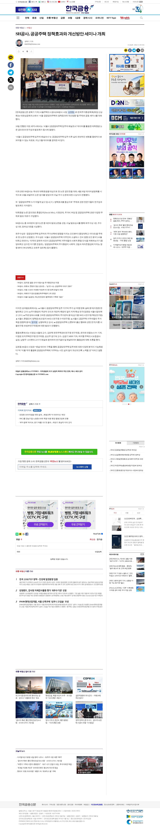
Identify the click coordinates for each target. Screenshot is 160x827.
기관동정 (136, 443)
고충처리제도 (120, 804)
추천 (115, 513)
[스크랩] (31, 51)
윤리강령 (70, 804)
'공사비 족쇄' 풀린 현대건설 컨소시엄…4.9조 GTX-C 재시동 (39, 761)
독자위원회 (78, 804)
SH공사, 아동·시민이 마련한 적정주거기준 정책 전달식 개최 (40, 290)
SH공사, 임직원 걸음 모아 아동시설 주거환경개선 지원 (38, 283)
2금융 (77, 18)
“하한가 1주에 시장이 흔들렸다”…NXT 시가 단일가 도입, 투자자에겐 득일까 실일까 (45, 764)
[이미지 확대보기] (94, 61)
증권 (34, 18)
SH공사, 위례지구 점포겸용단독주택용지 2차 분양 (36, 293)
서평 (126, 513)
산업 (41, 18)
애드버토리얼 (113, 554)
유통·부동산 (52, 18)
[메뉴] (18, 18)
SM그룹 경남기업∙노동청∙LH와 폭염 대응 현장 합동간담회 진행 (43, 419)
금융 (63, 18)
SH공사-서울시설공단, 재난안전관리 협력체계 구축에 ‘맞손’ (40, 297)
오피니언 (99, 18)
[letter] (70, 2)
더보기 (140, 134)
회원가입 (116, 2)
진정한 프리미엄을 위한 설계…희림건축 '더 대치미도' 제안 (42, 415)
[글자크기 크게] (27, 51)
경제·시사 (87, 18)
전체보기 (37, 410)
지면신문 (136, 2)
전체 (27, 18)
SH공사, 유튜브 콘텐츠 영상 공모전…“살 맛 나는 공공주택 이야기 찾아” (44, 286)
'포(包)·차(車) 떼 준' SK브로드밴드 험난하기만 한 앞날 (37, 768)
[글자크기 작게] (23, 51)
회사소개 (45, 804)
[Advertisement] (35, 163)
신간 (138, 513)
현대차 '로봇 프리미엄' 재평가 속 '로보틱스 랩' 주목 (36, 771)
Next (141, 387)
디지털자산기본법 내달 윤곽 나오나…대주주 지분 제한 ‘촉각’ (39, 757)
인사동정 (118, 443)
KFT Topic (111, 18)
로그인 (106, 2)
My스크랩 (125, 2)
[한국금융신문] (21, 2)
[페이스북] (33, 2)
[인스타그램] (52, 2)
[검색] (141, 18)
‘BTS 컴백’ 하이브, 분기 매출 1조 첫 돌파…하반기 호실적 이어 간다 (45, 422)
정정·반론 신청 (61, 804)
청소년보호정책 (109, 804)
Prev (112, 387)
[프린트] (19, 51)
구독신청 (98, 2)
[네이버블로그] (42, 2)
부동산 (29, 28)
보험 (70, 18)
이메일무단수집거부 (132, 804)
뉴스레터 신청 (82, 467)
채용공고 (86, 804)
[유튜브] (61, 2)
